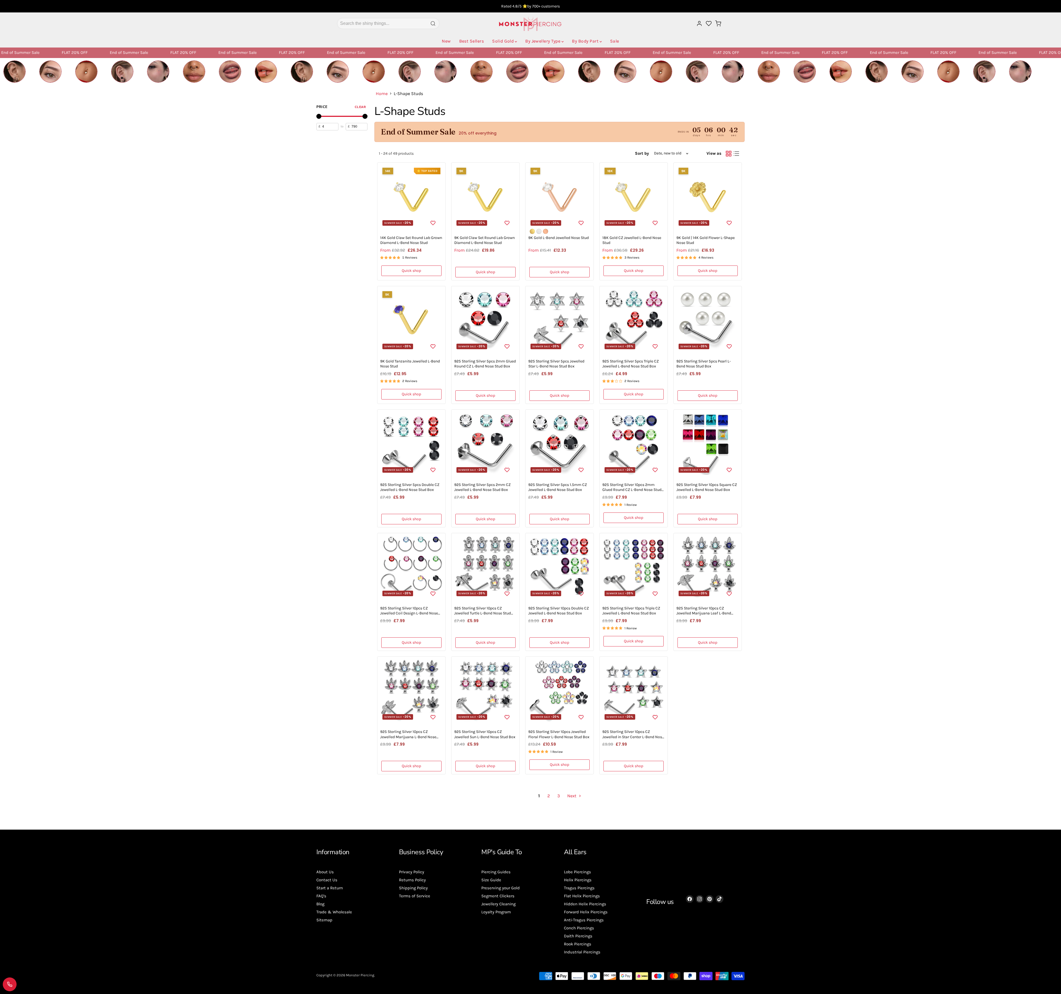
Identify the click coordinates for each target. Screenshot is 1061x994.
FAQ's (321, 895)
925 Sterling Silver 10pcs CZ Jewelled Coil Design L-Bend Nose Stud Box (409, 613)
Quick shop (411, 270)
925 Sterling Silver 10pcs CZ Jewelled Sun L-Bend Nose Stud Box (484, 734)
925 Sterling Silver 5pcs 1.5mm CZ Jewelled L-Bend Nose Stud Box (557, 487)
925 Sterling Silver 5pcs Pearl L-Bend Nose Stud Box (703, 364)
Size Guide (491, 879)
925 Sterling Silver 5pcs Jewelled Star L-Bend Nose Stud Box (556, 364)
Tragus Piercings (579, 887)
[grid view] (728, 153)
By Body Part (585, 41)
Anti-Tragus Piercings (584, 919)
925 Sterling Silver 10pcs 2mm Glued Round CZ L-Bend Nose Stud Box (631, 489)
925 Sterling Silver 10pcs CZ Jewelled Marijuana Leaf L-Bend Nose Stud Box (703, 613)
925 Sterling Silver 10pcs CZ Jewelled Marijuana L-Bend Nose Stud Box (408, 736)
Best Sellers (471, 41)
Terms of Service (414, 895)
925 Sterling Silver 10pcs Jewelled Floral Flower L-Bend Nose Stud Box (558, 734)
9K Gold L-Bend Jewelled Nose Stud (558, 237)
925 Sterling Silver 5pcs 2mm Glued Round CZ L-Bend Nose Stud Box (485, 364)
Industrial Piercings (582, 952)
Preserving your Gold (500, 887)
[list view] (736, 153)
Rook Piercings (577, 944)
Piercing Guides (496, 871)
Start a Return (329, 887)
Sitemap (324, 919)
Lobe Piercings (577, 871)
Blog (320, 903)
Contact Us (326, 879)
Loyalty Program (496, 911)
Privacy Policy (411, 871)
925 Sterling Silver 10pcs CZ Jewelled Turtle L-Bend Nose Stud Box (482, 613)
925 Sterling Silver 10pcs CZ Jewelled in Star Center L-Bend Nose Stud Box (633, 736)
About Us (325, 871)
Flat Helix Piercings (582, 895)
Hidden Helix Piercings (585, 903)
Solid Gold (503, 41)
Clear (360, 107)
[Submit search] (433, 23)
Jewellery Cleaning (498, 903)
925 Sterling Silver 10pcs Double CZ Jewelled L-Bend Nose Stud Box (558, 611)
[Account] (699, 23)
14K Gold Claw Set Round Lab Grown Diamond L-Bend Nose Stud (411, 240)
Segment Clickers (497, 895)
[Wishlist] (709, 23)
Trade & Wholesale (334, 911)
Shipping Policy (413, 887)
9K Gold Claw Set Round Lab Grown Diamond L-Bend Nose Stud (484, 240)
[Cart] (718, 23)
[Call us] (10, 984)
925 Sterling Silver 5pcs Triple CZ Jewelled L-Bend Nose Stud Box (630, 364)
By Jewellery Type (542, 41)
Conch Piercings (579, 927)
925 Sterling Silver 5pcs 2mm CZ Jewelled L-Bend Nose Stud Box (482, 487)
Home (382, 93)
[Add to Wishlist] (432, 222)
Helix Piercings (578, 879)
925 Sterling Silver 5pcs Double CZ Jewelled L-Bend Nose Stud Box (409, 487)
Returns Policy (412, 879)
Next (572, 795)
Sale (614, 41)
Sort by (642, 153)
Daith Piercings (578, 935)
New (446, 41)
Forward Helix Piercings (586, 911)
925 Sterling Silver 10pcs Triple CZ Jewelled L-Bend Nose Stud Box (631, 611)
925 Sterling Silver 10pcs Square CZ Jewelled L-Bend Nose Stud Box (706, 487)
